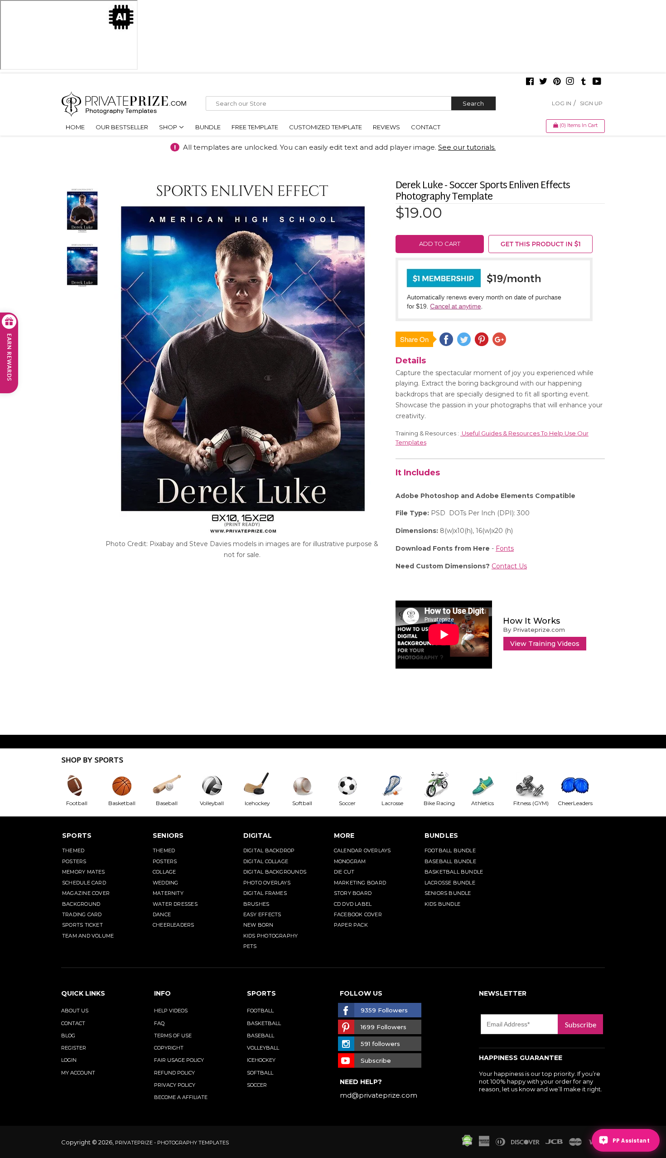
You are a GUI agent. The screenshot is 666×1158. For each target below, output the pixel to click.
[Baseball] (174, 786)
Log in (561, 103)
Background (81, 904)
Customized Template (325, 127)
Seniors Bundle (448, 893)
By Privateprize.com (534, 629)
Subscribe (580, 1024)
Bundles (441, 835)
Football (260, 1010)
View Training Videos (544, 644)
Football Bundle (450, 850)
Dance (162, 914)
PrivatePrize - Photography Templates (172, 1142)
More (344, 835)
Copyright (168, 1048)
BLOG (68, 1035)
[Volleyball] (219, 786)
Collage (164, 872)
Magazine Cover (86, 893)
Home (75, 127)
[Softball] (309, 786)
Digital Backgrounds (274, 872)
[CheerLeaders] (580, 786)
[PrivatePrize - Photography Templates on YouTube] (597, 82)
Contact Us (509, 566)
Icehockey (261, 1060)
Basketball (264, 1023)
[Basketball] (129, 786)
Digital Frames (265, 893)
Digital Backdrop (269, 850)
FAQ (159, 1023)
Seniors (168, 835)
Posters (74, 861)
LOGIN (69, 1060)
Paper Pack (351, 925)
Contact (425, 127)
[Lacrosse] (399, 786)
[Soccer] (354, 786)
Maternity (168, 893)
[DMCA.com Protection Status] (467, 1144)
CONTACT (73, 1023)
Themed (73, 850)
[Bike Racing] (445, 786)
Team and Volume (88, 936)
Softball (260, 1073)
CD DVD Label (353, 904)
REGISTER (73, 1048)
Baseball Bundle (450, 861)
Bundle (208, 127)
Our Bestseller (122, 127)
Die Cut (344, 872)
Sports (77, 835)
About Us (74, 1010)
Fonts (505, 548)
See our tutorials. (467, 147)
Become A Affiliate (181, 1097)
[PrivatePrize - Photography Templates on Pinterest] (557, 82)
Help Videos (171, 1010)
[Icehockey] (264, 786)
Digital (257, 835)
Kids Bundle (442, 904)
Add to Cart (439, 243)
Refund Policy (174, 1073)
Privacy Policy (174, 1085)
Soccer (257, 1085)
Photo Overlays (266, 882)
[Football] (83, 786)
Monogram (350, 861)
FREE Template (255, 127)
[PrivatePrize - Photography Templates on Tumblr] (583, 82)
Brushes (256, 904)
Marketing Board (360, 882)
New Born (258, 925)
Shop (169, 127)
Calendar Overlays (362, 850)
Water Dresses (175, 904)
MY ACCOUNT (78, 1073)
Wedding (166, 882)
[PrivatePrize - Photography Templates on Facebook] (530, 82)
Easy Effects (262, 914)
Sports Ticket (82, 925)
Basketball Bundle (454, 872)
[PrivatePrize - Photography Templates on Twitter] (543, 82)
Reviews (386, 127)
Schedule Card (84, 882)
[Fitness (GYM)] (535, 786)
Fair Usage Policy (179, 1060)
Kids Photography (270, 936)
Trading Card (82, 914)
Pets (250, 946)
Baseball (260, 1035)
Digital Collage (265, 861)
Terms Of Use (173, 1035)
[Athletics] (489, 786)
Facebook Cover (358, 914)
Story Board (353, 893)
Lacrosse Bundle (450, 882)
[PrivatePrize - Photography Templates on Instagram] (570, 82)
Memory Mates (83, 872)
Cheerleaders (173, 925)
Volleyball (263, 1048)
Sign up (591, 103)
